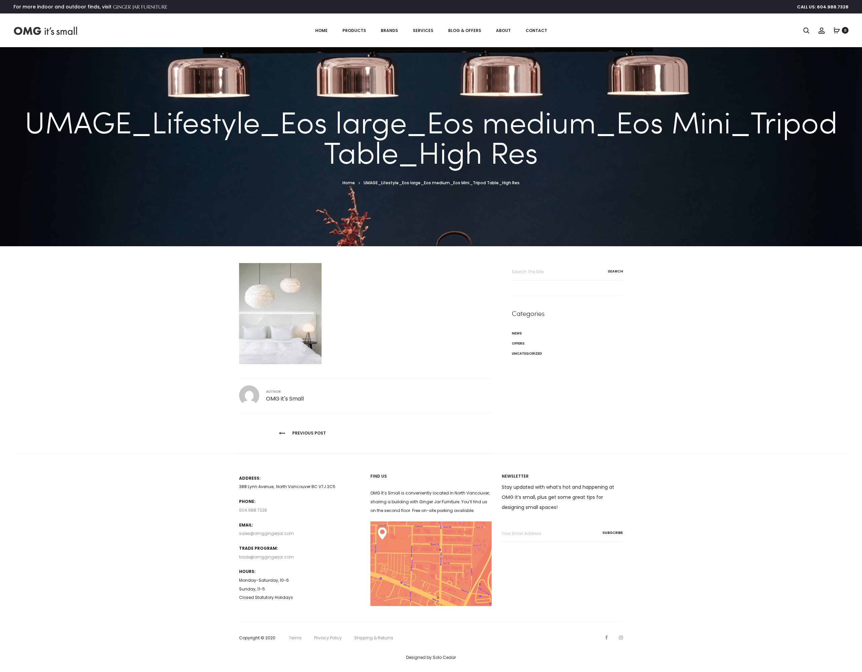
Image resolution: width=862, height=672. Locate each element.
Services (423, 30)
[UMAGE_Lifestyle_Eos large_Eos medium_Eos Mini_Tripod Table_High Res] (280, 313)
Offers (518, 343)
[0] (836, 30)
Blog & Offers (464, 30)
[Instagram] (621, 637)
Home (321, 30)
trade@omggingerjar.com (266, 557)
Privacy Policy (328, 638)
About (503, 30)
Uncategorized (527, 353)
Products (354, 30)
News (517, 333)
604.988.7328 (253, 510)
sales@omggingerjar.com (266, 533)
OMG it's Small (285, 399)
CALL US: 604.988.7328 (823, 7)
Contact (536, 30)
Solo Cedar (444, 657)
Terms (295, 638)
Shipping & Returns (373, 638)
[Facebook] (606, 637)
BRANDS (389, 30)
